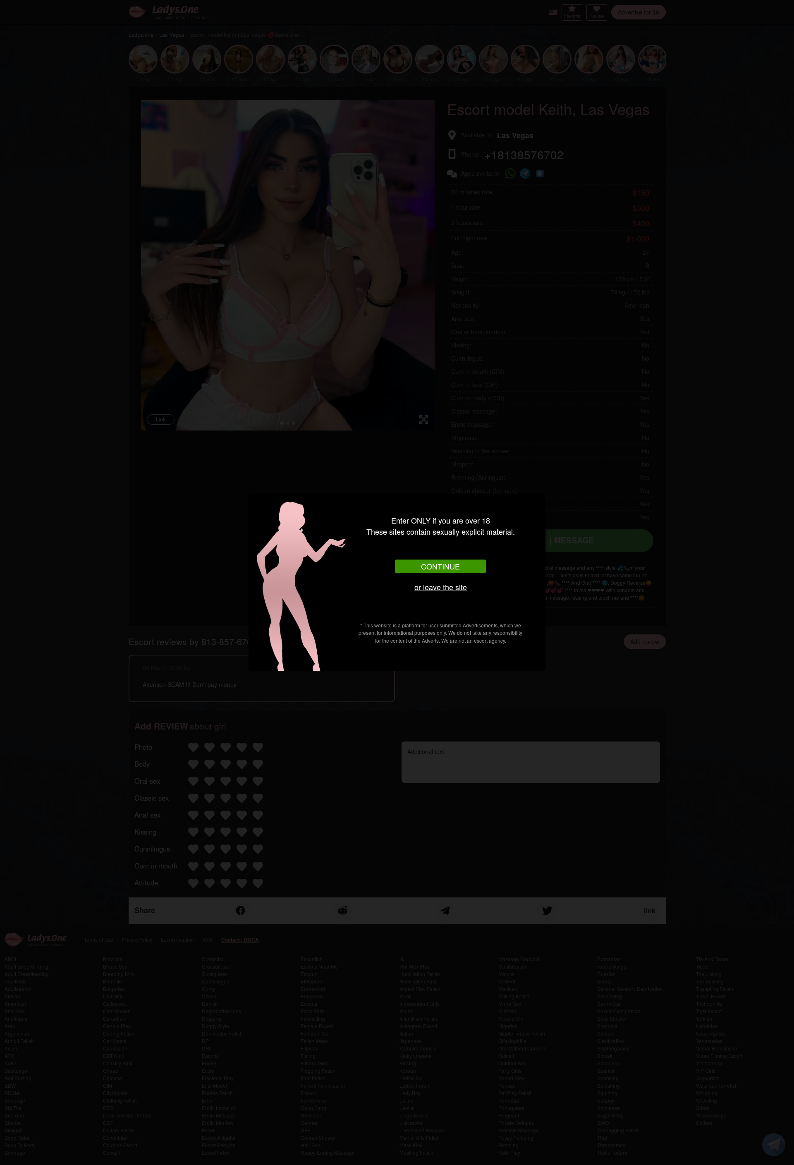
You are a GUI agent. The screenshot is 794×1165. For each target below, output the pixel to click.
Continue (440, 566)
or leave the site (440, 586)
